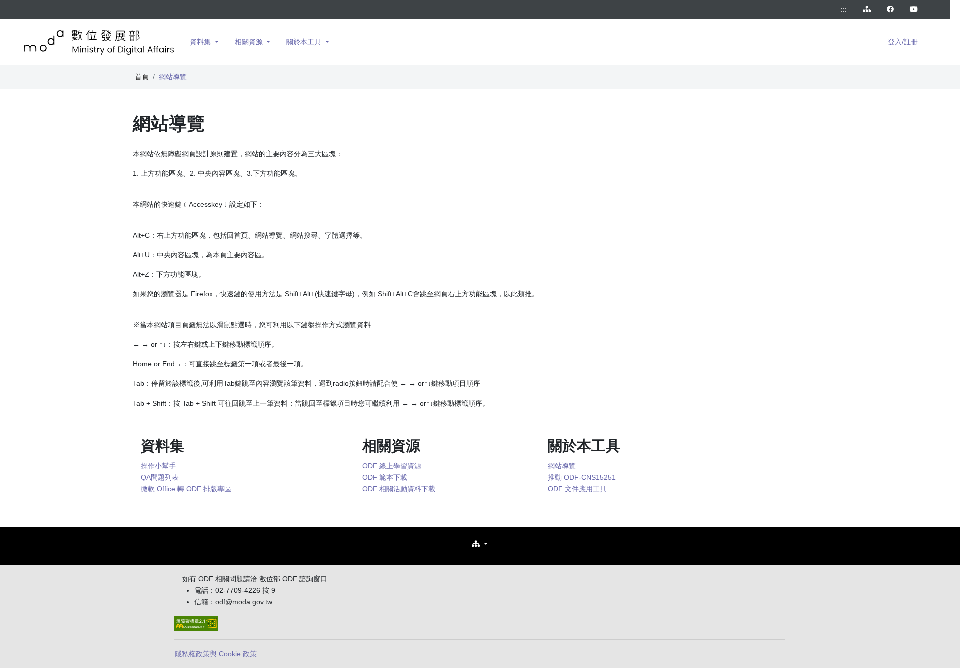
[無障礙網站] (196, 623)
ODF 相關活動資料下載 (399, 489)
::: (844, 9)
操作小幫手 (158, 466)
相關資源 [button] (250, 42)
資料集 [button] (201, 42)
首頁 (142, 77)
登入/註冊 (903, 42)
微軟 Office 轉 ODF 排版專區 (186, 489)
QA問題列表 (160, 477)
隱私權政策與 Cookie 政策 (216, 654)
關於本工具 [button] (305, 42)
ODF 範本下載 (385, 477)
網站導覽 (562, 466)
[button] (480, 544)
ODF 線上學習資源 (392, 466)
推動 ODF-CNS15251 (582, 477)
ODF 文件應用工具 (577, 489)
